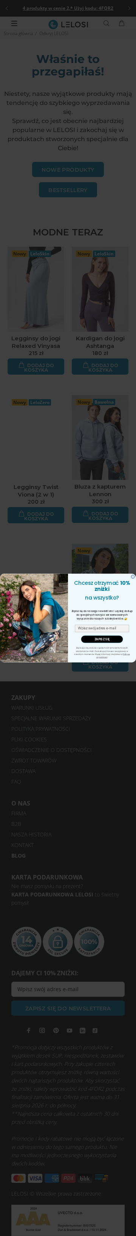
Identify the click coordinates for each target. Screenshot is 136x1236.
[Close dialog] (132, 576)
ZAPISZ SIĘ (102, 639)
